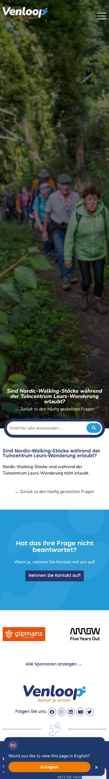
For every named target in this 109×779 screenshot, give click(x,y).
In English (49, 767)
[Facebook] (52, 712)
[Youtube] (80, 712)
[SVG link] (101, 16)
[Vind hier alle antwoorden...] (54, 428)
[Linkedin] (71, 712)
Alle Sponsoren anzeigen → (54, 664)
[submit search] (94, 428)
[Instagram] (61, 712)
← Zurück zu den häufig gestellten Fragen (54, 409)
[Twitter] (89, 712)
